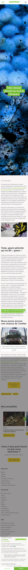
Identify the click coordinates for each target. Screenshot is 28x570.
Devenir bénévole (5, 534)
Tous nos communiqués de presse (10, 513)
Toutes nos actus (5, 510)
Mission (3, 472)
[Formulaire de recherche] (25, 2)
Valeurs (3, 474)
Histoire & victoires (6, 483)
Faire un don (4, 536)
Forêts (2, 502)
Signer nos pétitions (6, 527)
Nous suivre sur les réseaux (8, 525)
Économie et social (6, 493)
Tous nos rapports (5, 515)
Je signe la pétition (15, 385)
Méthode (3, 476)
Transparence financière (7, 478)
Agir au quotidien (5, 529)
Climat (2, 495)
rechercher (15, 460)
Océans (3, 504)
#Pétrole (15, 394)
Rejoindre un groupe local (7, 531)
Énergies (3, 497)
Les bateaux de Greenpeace (8, 485)
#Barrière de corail (6, 394)
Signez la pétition (10, 435)
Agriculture (4, 500)
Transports (3, 506)
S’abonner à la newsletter (7, 523)
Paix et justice (4, 508)
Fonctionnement (5, 481)
